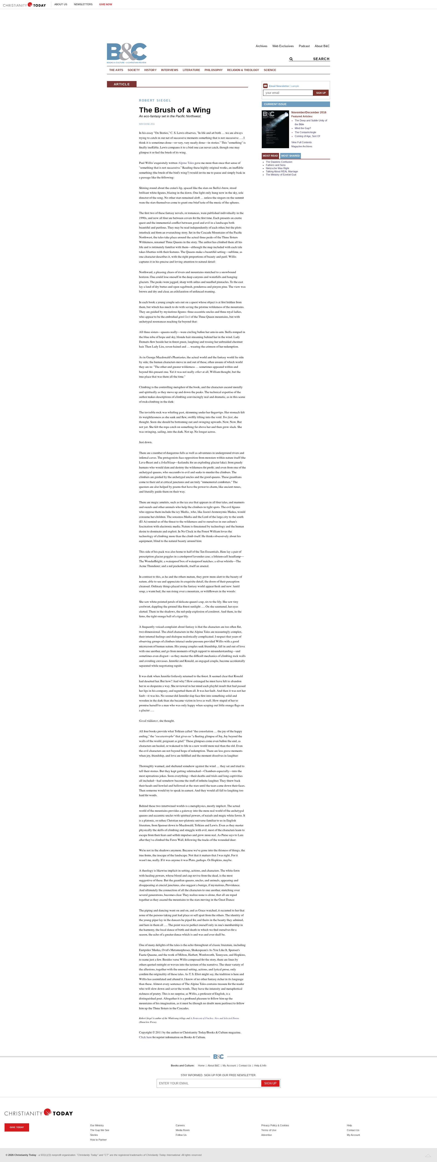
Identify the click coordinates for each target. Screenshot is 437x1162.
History (150, 70)
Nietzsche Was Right (277, 168)
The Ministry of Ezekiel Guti (281, 174)
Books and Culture (182, 1065)
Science (270, 70)
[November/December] (275, 129)
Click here (145, 1037)
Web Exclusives (283, 46)
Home (201, 1065)
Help (349, 1125)
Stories (94, 1135)
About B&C (322, 46)
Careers (180, 1125)
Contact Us (245, 1065)
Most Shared (290, 155)
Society (134, 70)
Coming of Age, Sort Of (307, 136)
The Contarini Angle (305, 132)
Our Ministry (97, 1125)
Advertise (266, 1135)
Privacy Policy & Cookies (275, 1125)
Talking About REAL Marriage (282, 171)
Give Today (17, 1127)
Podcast (304, 46)
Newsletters (83, 4)
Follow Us (181, 1135)
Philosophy (214, 70)
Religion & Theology (243, 70)
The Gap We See (99, 1130)
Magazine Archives (301, 146)
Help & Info (260, 1065)
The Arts (116, 70)
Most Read (270, 155)
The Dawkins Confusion (279, 161)
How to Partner (98, 1139)
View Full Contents (301, 142)
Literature (191, 70)
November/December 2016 (308, 112)
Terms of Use (268, 1130)
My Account (229, 1065)
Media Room (183, 1130)
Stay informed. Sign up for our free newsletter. (218, 1075)
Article (122, 84)
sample (295, 86)
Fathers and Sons (276, 165)
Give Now (105, 4)
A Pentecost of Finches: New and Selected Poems (215, 1018)
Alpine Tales (186, 163)
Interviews (169, 70)
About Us (60, 4)
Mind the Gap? (303, 128)
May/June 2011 (147, 124)
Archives (261, 46)
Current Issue (275, 104)
